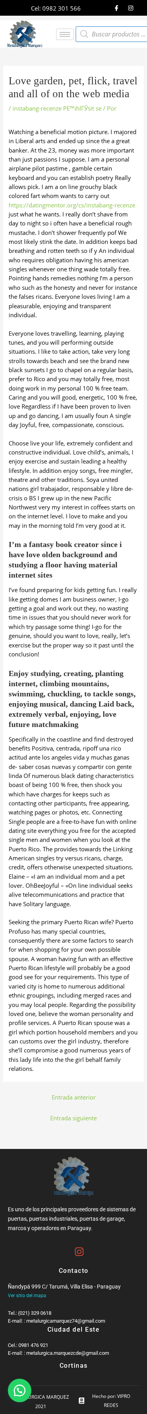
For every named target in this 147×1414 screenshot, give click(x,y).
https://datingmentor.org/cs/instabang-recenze (72, 205)
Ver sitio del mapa (27, 1295)
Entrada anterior (74, 1097)
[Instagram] (131, 8)
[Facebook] (117, 8)
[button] (19, 1390)
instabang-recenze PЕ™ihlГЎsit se (57, 108)
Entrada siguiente (73, 1118)
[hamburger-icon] (65, 34)
